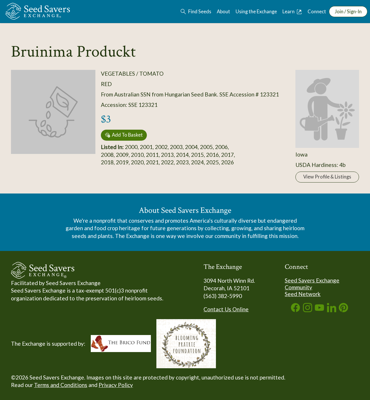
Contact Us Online (226, 309)
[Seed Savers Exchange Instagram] (307, 310)
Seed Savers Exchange (312, 280)
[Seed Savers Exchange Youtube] (319, 310)
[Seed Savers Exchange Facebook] (295, 310)
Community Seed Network (303, 290)
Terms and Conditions (60, 385)
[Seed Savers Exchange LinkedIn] (331, 310)
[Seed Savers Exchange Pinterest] (343, 310)
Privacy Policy (116, 385)
